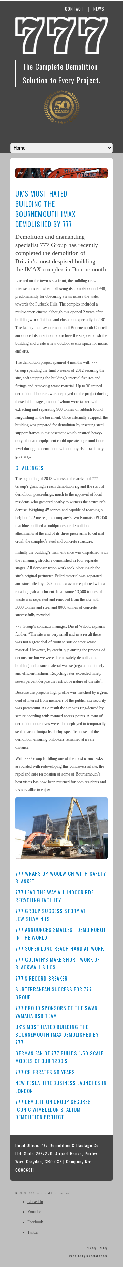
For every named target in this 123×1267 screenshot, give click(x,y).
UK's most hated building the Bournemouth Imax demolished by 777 (57, 1034)
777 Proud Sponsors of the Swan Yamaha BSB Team (56, 1011)
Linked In (35, 1201)
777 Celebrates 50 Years (45, 1072)
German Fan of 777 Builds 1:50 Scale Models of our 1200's (59, 1057)
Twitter (33, 1232)
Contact (74, 9)
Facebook (35, 1222)
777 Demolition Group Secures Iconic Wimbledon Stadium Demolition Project (53, 1109)
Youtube (34, 1211)
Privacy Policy (96, 1247)
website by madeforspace (88, 1255)
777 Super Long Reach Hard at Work (59, 948)
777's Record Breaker (41, 978)
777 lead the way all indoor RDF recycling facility (54, 896)
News (98, 9)
